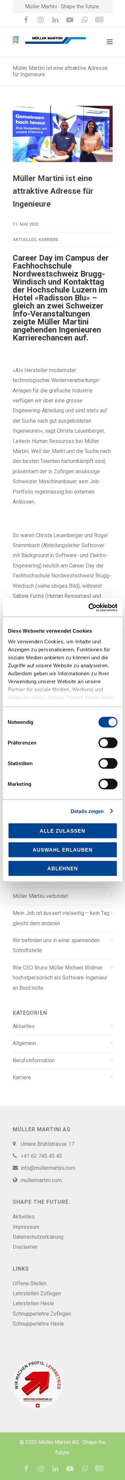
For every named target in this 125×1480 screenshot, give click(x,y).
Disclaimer (25, 1247)
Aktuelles (24, 239)
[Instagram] (40, 20)
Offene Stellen (30, 1283)
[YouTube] (70, 20)
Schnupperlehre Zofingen (42, 1314)
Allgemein (24, 1043)
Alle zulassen (62, 831)
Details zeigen (87, 811)
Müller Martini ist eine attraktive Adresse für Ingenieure (53, 191)
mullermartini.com (41, 1180)
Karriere (48, 239)
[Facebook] (26, 20)
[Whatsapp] (84, 20)
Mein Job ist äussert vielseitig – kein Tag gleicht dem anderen (61, 918)
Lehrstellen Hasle (33, 1303)
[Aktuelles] (99, 20)
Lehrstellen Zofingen (37, 1293)
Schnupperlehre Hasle (38, 1324)
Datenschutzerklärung (38, 1237)
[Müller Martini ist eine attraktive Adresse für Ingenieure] (63, 134)
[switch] (107, 743)
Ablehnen (62, 868)
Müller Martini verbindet (40, 896)
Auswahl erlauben (63, 849)
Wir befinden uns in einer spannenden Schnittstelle (56, 945)
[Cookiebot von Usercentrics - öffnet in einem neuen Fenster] (89, 607)
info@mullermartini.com (48, 1168)
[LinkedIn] (55, 20)
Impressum (26, 1227)
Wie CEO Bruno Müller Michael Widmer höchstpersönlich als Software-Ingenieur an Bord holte (60, 977)
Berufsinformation (34, 1060)
